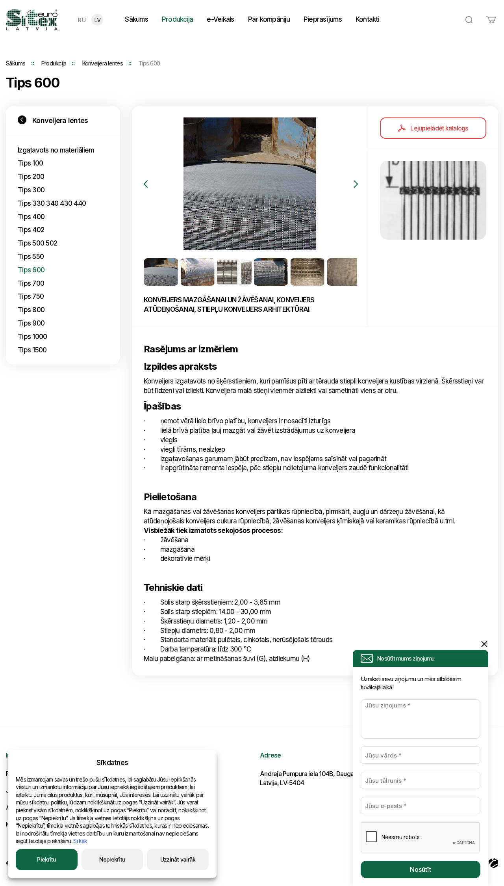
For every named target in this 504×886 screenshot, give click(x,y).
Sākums (136, 19)
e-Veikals (220, 19)
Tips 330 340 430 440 (52, 203)
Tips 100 (30, 163)
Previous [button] (146, 184)
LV (97, 20)
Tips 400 (31, 217)
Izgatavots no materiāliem (56, 150)
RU (81, 20)
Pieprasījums (323, 19)
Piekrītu (46, 859)
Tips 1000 (32, 337)
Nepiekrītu (112, 859)
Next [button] (356, 184)
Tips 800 (31, 310)
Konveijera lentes (102, 63)
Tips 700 (31, 283)
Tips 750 (31, 296)
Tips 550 (31, 257)
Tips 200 (31, 177)
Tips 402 (31, 230)
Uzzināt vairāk (178, 859)
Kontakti (367, 19)
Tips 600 (31, 270)
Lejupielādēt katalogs (439, 128)
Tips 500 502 (37, 243)
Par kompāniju (269, 19)
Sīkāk (80, 841)
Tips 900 (31, 323)
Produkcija (177, 19)
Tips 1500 (32, 350)
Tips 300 (31, 190)
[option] (250, 183)
